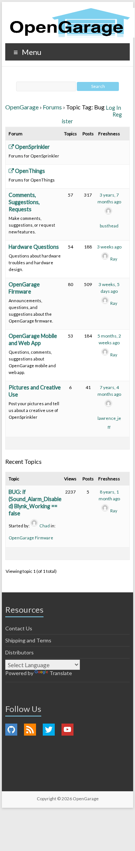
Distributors (19, 652)
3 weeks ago (109, 247)
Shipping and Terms (28, 640)
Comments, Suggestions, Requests (24, 202)
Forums (52, 107)
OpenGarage (22, 107)
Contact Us (18, 628)
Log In (113, 107)
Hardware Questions (34, 247)
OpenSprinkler (32, 147)
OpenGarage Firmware (31, 537)
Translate (61, 673)
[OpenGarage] (70, 23)
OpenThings (29, 171)
